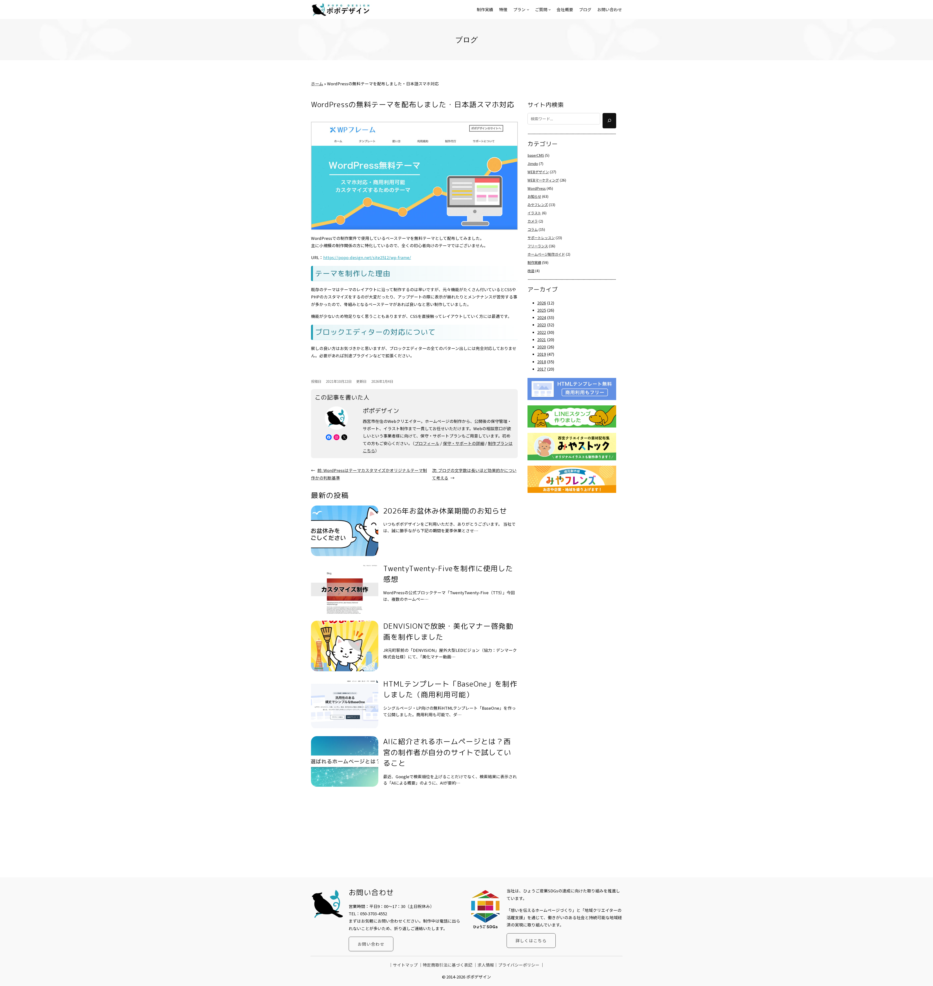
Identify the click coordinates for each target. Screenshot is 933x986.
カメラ (532, 221)
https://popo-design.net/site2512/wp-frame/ (367, 257)
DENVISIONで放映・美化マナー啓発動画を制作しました (448, 631)
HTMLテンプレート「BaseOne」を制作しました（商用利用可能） (450, 689)
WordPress (536, 188)
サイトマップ (405, 965)
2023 (541, 325)
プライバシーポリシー (518, 965)
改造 (530, 270)
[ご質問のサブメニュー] (549, 9)
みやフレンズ (537, 204)
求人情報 (485, 965)
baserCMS (535, 155)
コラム (532, 229)
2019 (541, 354)
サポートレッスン (541, 237)
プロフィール (427, 443)
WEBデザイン (538, 171)
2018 (541, 362)
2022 (541, 332)
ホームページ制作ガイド (546, 254)
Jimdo (532, 163)
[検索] (609, 120)
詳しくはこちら (531, 940)
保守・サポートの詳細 (463, 443)
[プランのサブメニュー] (528, 9)
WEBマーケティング (543, 180)
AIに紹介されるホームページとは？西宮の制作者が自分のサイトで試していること (447, 752)
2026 (541, 303)
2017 (541, 369)
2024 (541, 317)
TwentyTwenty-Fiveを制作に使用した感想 (448, 573)
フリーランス (537, 245)
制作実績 (534, 262)
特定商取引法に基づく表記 (447, 965)
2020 (541, 347)
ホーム (317, 84)
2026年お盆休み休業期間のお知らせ (445, 511)
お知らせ (534, 196)
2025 (541, 310)
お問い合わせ (371, 944)
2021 (541, 339)
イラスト (534, 212)
